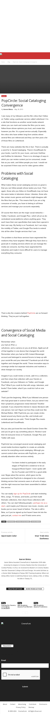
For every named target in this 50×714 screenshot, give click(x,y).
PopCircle (31, 313)
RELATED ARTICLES (15, 589)
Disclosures (43, 704)
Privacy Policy (21, 707)
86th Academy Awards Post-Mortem (25, 606)
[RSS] (25, 631)
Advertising (22, 704)
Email (4, 660)
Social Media (36, 521)
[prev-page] (23, 612)
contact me (16, 515)
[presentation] (20, 675)
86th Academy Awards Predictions (40, 606)
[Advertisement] (25, 26)
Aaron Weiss (8, 109)
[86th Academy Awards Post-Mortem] (25, 598)
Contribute (32, 704)
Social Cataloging (23, 521)
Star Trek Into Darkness (42, 537)
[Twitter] (26, 582)
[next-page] (26, 612)
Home (3, 62)
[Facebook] (23, 582)
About (5, 704)
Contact (12, 704)
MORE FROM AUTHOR (34, 589)
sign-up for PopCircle (22, 494)
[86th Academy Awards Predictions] (41, 598)
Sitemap (31, 707)
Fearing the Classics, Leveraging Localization (8, 606)
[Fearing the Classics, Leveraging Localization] (8, 598)
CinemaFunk (22, 711)
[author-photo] (25, 550)
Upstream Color (9, 535)
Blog (9, 62)
